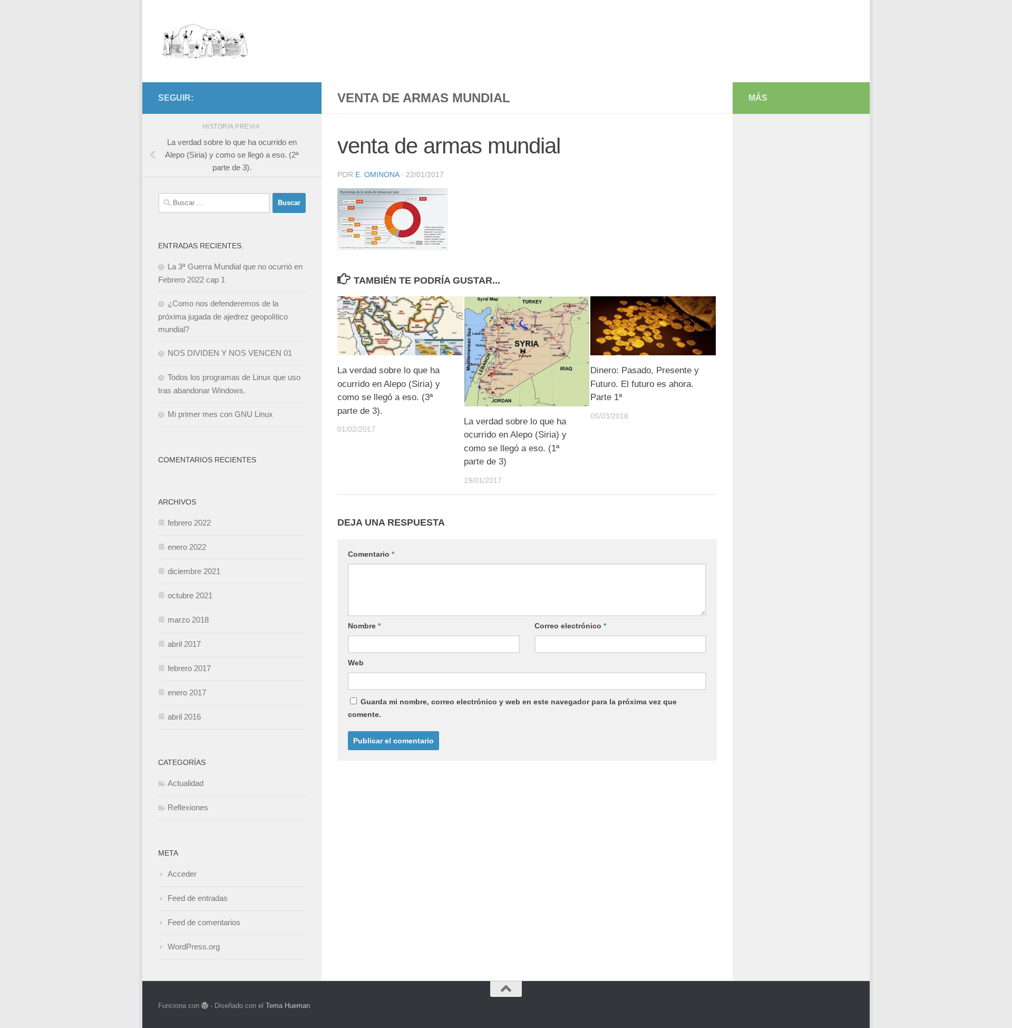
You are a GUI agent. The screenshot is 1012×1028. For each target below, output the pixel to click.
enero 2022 (187, 546)
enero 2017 (187, 692)
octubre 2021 (190, 595)
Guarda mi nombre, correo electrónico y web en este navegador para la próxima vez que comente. (512, 708)
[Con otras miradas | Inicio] (204, 41)
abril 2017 (184, 643)
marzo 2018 (188, 619)
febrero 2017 (189, 668)
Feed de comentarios (204, 922)
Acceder (182, 873)
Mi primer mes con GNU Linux (220, 414)
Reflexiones (188, 807)
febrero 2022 (189, 522)
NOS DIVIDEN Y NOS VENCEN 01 (230, 352)
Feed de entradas (198, 898)
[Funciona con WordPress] (204, 1005)
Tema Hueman (288, 1006)
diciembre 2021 (194, 571)
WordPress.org (194, 946)
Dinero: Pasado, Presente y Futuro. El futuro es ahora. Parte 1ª (644, 383)
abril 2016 (184, 716)
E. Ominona (377, 174)
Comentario (371, 554)
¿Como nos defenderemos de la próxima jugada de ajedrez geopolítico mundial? (223, 316)
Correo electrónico (570, 626)
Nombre (364, 626)
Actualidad (185, 783)
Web (356, 662)
